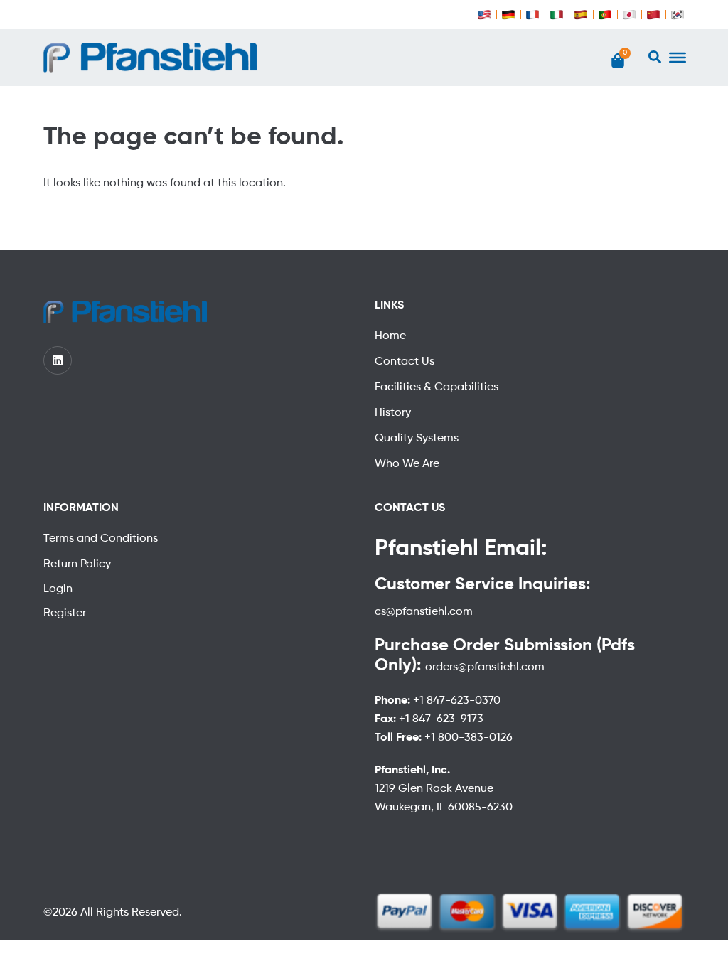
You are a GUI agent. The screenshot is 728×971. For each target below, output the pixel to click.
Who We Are (407, 464)
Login (58, 589)
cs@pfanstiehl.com (424, 612)
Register (64, 613)
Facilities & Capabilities (436, 387)
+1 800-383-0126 (468, 738)
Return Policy (77, 564)
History (393, 413)
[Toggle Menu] (677, 58)
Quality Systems (417, 438)
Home (390, 336)
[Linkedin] (57, 360)
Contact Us (404, 362)
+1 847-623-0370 (456, 701)
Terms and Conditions (100, 538)
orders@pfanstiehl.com (485, 667)
